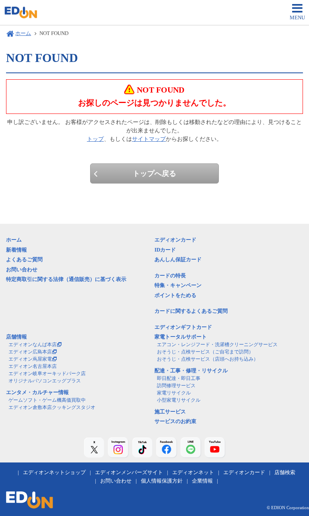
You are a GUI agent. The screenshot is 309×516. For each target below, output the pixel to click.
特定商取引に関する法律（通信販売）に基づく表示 (66, 279)
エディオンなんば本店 (32, 344)
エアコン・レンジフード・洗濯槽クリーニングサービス (217, 344)
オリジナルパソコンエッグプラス (44, 381)
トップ (95, 139)
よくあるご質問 (24, 259)
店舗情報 (16, 337)
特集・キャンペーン (178, 285)
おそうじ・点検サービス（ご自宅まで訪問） (205, 352)
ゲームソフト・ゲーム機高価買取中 (47, 400)
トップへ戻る (154, 173)
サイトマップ (149, 139)
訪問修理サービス (176, 385)
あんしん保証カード (178, 259)
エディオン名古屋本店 (32, 366)
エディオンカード (175, 240)
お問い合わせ (21, 269)
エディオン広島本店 (30, 352)
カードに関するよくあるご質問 (191, 311)
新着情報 (16, 250)
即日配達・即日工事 (178, 378)
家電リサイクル (174, 393)
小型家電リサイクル (178, 400)
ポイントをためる (175, 295)
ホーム (23, 33)
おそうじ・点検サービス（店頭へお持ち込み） (207, 359)
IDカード (165, 250)
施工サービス (170, 412)
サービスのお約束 (175, 421)
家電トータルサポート (180, 337)
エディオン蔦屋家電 (30, 359)
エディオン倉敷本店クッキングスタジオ (51, 407)
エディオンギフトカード (183, 327)
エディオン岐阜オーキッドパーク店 (47, 373)
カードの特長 (170, 275)
